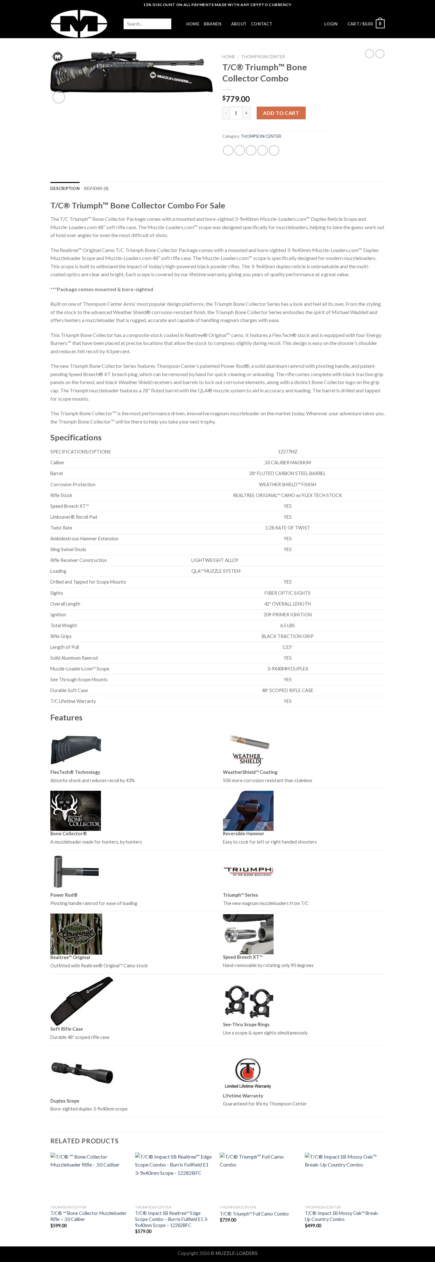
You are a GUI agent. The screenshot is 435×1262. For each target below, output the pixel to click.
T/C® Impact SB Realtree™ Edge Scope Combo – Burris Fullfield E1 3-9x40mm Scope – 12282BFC (172, 1219)
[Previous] (50, 1199)
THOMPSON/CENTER (263, 56)
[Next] (383, 1199)
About (238, 23)
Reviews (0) (96, 188)
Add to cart (281, 113)
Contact (261, 23)
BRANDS (213, 23)
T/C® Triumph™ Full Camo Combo (254, 1213)
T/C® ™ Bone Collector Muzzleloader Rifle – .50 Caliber (88, 1216)
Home (228, 56)
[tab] (65, 188)
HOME (192, 23)
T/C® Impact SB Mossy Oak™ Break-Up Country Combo (342, 1216)
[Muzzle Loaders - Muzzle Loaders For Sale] (82, 24)
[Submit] (176, 23)
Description (65, 188)
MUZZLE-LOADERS (236, 1253)
